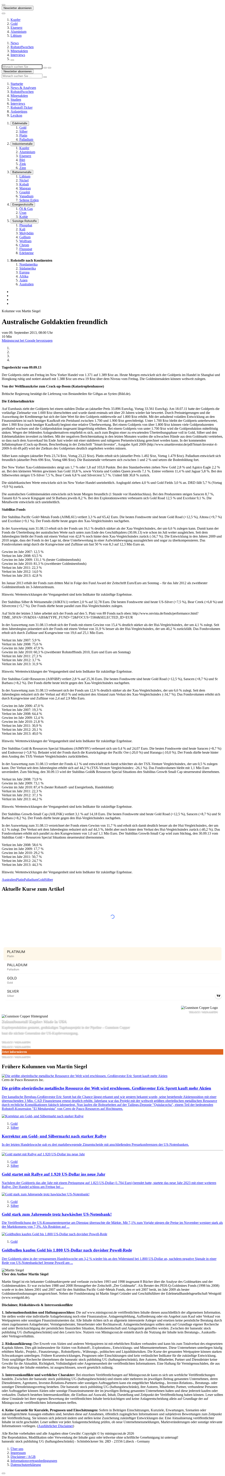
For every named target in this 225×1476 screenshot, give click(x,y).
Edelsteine (26, 253)
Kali (22, 229)
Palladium (26, 139)
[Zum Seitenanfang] (3, 1473)
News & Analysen (23, 88)
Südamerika (27, 268)
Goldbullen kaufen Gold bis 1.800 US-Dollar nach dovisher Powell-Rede (67, 1250)
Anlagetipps (19, 111)
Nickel (24, 180)
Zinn (22, 168)
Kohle (23, 216)
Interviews (18, 55)
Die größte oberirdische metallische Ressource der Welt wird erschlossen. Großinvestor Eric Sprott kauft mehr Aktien (106, 1088)
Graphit (24, 192)
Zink (22, 164)
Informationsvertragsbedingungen (34, 1461)
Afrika (23, 276)
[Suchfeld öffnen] (12, 60)
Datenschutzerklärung (26, 1465)
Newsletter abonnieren (18, 8)
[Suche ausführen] (49, 67)
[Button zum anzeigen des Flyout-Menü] (3, 5)
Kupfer (15, 20)
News (15, 43)
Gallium (25, 237)
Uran (22, 213)
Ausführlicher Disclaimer (55, 1426)
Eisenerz (16, 27)
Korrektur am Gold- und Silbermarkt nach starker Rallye (54, 1136)
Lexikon (16, 115)
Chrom (24, 245)
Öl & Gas (26, 209)
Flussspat (25, 249)
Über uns (17, 1449)
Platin (23, 135)
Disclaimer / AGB (23, 1457)
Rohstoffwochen (22, 47)
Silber (23, 131)
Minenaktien (19, 51)
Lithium (16, 35)
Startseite (17, 84)
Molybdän (26, 233)
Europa (24, 272)
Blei (22, 160)
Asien (23, 280)
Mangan (25, 188)
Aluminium (18, 31)
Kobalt (24, 184)
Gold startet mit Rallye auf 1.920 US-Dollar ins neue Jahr (53, 1174)
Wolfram (25, 241)
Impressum (18, 1453)
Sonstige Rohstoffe (24, 221)
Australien (26, 284)
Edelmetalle (19, 123)
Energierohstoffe (22, 204)
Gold (14, 24)
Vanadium (26, 196)
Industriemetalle (22, 143)
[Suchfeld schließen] (45, 67)
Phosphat (25, 225)
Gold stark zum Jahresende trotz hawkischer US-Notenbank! (57, 1214)
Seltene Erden (29, 200)
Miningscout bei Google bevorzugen (27, 340)
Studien (16, 99)
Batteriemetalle (21, 172)
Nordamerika (28, 264)
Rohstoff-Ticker (22, 107)
